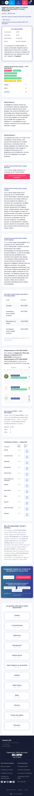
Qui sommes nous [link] (11, 789)
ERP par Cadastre (24, 587)
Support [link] (20, 789)
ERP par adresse (10, 587)
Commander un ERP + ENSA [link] (24, 777)
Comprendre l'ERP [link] (23, 766)
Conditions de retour (6, 773)
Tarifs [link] (26, 789)
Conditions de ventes (7, 769)
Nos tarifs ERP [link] (22, 781)
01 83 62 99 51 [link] (6, 746)
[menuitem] (4, 13)
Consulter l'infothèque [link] (24, 769)
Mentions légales (5, 766)
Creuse (20, 361)
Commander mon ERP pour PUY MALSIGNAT (17, 176)
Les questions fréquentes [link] (25, 773)
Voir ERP (27, 451)
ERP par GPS (18, 590)
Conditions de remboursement (5, 777)
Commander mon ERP (23, 577)
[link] (12, 2)
